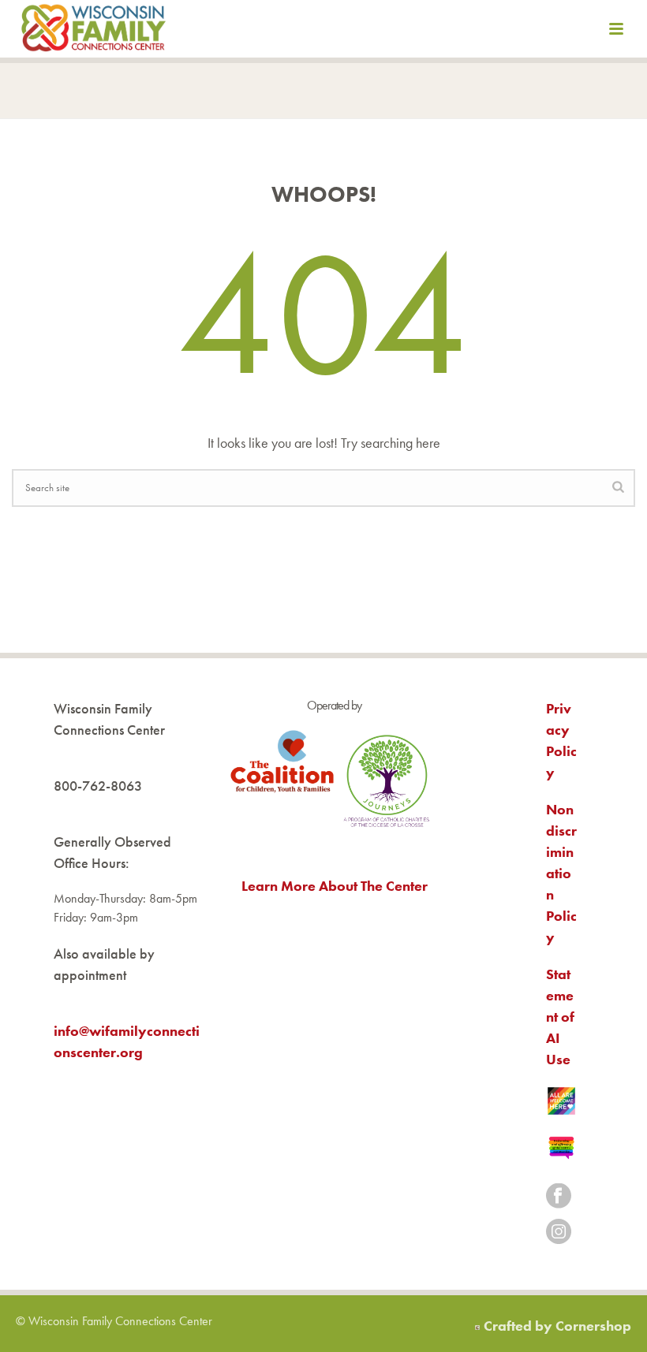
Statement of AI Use (560, 1016)
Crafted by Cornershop (557, 1326)
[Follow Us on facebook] (558, 1197)
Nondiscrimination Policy (561, 873)
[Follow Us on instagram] (558, 1232)
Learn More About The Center (334, 886)
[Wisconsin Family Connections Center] (93, 31)
